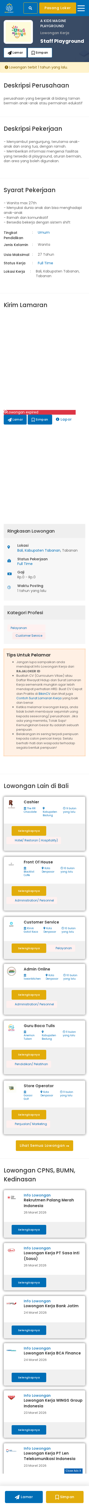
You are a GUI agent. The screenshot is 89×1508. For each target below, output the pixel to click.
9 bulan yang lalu (69, 810)
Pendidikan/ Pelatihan (31, 1064)
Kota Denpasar (48, 870)
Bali (20, 550)
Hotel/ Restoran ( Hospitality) (36, 840)
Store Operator (39, 1085)
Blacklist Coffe (29, 873)
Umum (44, 232)
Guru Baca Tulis (39, 1025)
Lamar (17, 52)
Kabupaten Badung (50, 813)
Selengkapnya (29, 831)
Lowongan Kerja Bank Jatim (51, 1305)
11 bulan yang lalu (69, 1033)
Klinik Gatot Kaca (31, 930)
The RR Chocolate (30, 810)
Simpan (41, 52)
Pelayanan (19, 628)
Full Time (45, 263)
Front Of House (38, 862)
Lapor (66, 419)
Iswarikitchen (32, 979)
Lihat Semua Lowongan (43, 1145)
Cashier (31, 802)
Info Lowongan (37, 1195)
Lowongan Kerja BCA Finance (52, 1353)
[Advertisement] (44, 360)
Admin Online (37, 969)
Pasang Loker (57, 7)
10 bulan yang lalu (68, 870)
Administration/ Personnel (34, 900)
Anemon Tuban (29, 1037)
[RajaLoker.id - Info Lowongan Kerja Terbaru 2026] (9, 7)
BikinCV (44, 693)
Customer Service (29, 635)
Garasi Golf (28, 1097)
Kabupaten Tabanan (42, 550)
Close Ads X (73, 1471)
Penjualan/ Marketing (31, 1124)
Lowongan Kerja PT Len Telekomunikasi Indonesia (49, 1456)
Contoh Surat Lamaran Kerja (39, 698)
